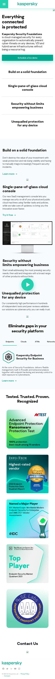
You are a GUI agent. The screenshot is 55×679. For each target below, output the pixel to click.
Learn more (8, 173)
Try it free (8, 214)
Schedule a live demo (27, 58)
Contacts (7, 676)
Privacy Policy (25, 674)
